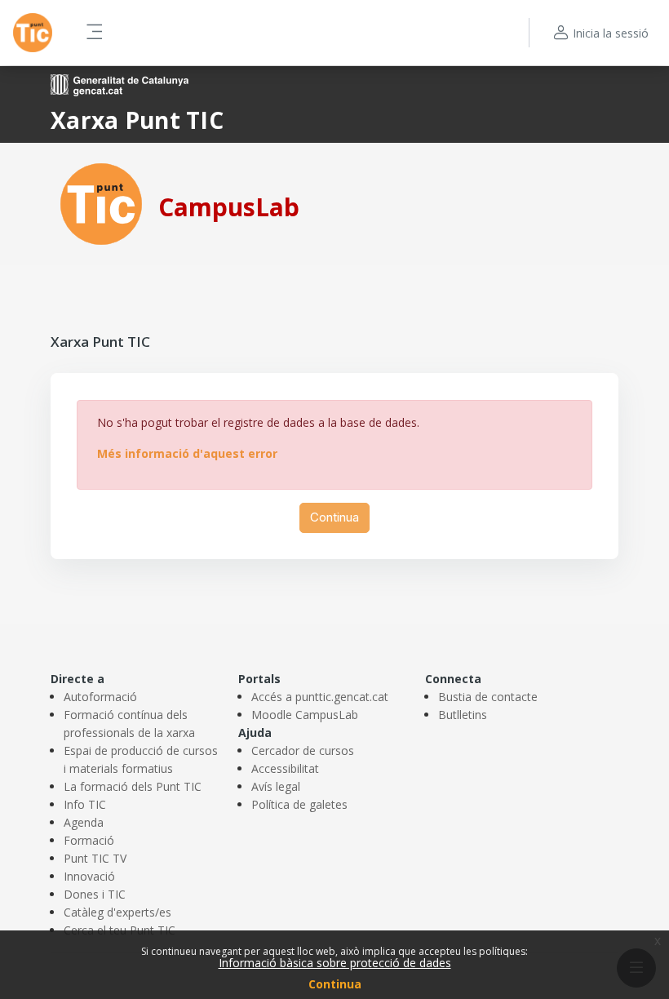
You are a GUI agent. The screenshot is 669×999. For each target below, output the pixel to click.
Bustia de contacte (488, 696)
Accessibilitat (285, 768)
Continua (334, 984)
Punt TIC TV (95, 858)
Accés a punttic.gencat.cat (319, 696)
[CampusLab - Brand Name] (32, 32)
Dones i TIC (95, 894)
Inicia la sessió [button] (611, 33)
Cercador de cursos (302, 750)
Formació (89, 840)
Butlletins (462, 714)
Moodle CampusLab (304, 714)
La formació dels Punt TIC (133, 786)
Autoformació (100, 696)
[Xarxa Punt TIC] (101, 203)
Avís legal (275, 786)
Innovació (89, 876)
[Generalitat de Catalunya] (119, 83)
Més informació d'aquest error (187, 453)
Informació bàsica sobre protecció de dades (335, 962)
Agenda (84, 822)
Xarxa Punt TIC (137, 119)
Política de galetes (299, 804)
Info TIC (85, 804)
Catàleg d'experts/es (117, 912)
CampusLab (228, 207)
